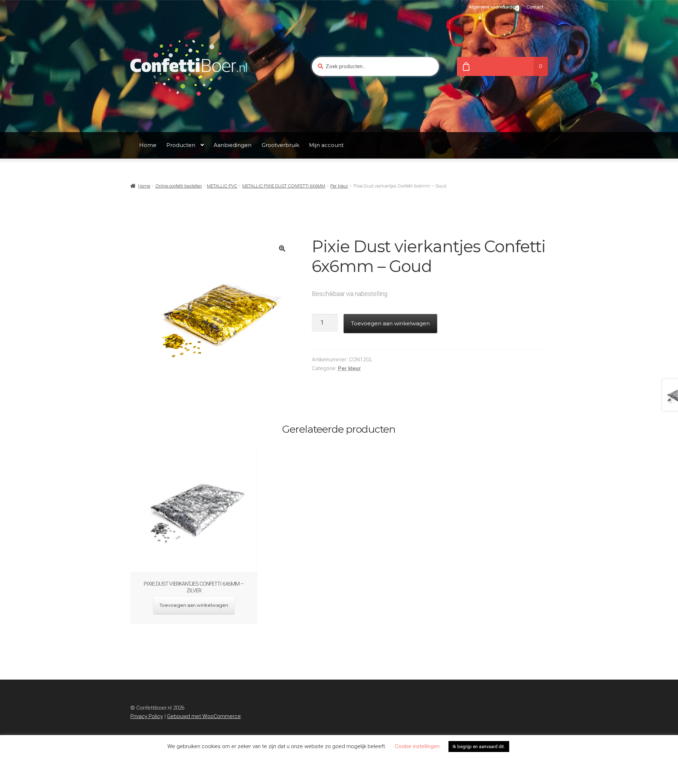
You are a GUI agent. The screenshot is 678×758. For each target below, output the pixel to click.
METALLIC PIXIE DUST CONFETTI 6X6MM (283, 186)
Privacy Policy (146, 716)
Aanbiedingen (232, 145)
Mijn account (326, 145)
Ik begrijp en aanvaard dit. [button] (479, 746)
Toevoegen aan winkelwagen (390, 323)
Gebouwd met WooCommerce (204, 716)
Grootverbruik (280, 145)
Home (147, 145)
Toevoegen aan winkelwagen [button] (194, 605)
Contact (535, 7)
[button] (282, 248)
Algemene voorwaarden (493, 7)
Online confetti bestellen (178, 186)
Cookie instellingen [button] (417, 746)
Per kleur (339, 186)
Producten (180, 145)
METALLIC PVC (222, 186)
